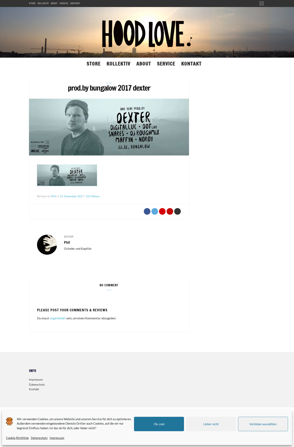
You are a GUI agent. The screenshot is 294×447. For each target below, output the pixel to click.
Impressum (57, 438)
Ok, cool (159, 424)
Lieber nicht (211, 424)
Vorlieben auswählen (263, 424)
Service (64, 3)
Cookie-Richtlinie (17, 438)
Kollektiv (43, 3)
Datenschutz (39, 438)
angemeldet (58, 318)
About (54, 3)
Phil (67, 242)
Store (32, 3)
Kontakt (75, 3)
